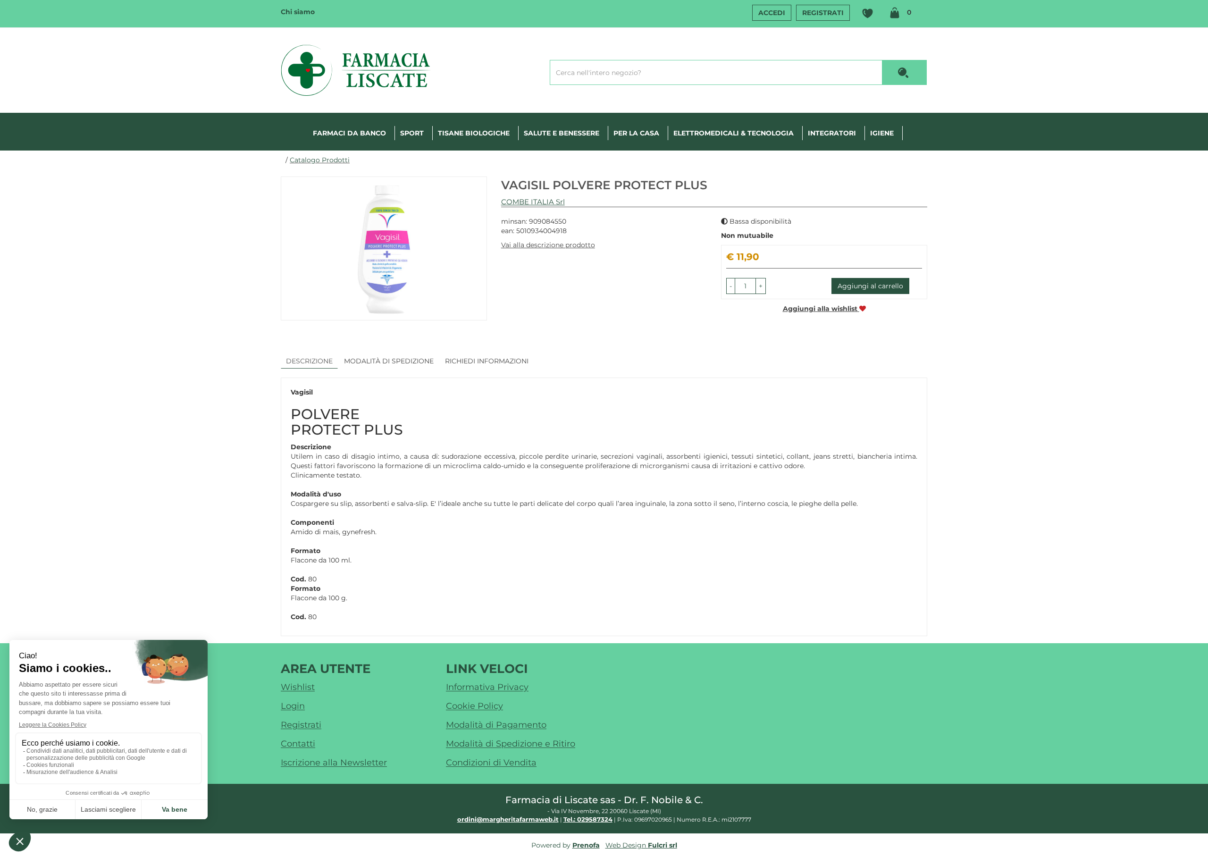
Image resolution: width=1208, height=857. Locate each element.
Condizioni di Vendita (491, 762)
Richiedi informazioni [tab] (486, 361)
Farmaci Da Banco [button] (349, 133)
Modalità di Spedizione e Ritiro (510, 744)
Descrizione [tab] (309, 361)
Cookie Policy (474, 706)
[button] (730, 286)
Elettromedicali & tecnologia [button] (733, 133)
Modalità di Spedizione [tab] (389, 361)
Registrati (823, 12)
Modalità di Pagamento (496, 725)
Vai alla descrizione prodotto (548, 245)
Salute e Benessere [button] (561, 133)
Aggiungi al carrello (870, 286)
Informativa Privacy (487, 687)
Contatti (298, 744)
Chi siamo (298, 12)
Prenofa (586, 845)
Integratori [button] (832, 133)
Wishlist (867, 14)
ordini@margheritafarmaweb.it (508, 819)
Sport (412, 133)
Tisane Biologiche (474, 133)
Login (293, 706)
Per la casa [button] (636, 133)
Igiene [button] (882, 133)
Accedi (771, 12)
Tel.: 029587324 (587, 819)
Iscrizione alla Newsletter (334, 762)
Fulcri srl (662, 845)
